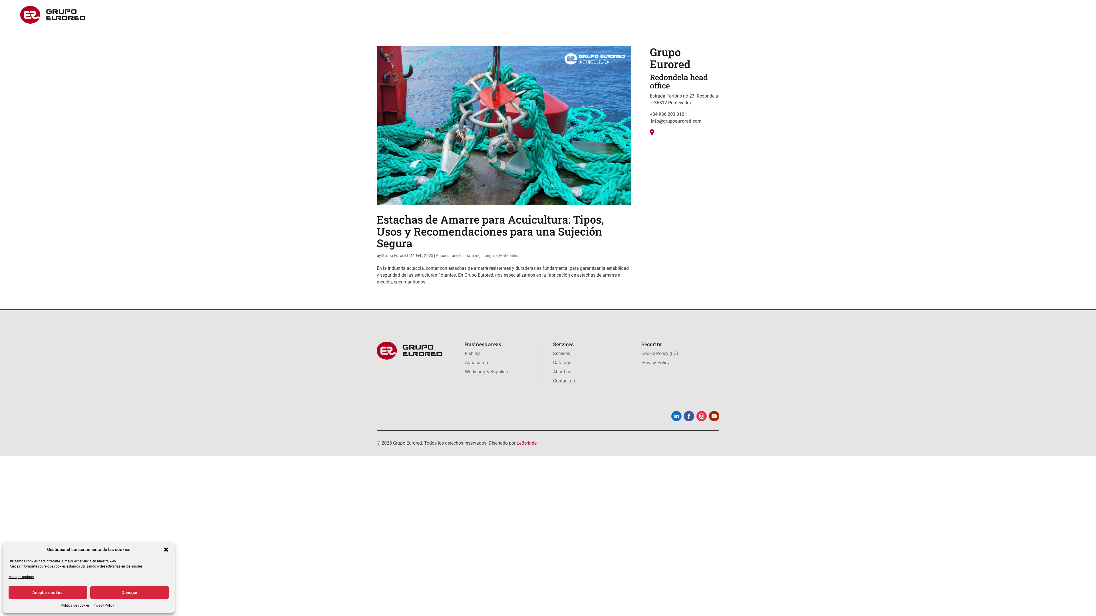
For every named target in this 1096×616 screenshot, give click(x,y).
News (991, 15)
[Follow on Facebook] (689, 416)
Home (782, 15)
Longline (489, 255)
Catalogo (941, 15)
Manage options (21, 577)
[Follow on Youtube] (714, 416)
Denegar (130, 592)
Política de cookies (75, 605)
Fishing (804, 15)
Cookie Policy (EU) (659, 353)
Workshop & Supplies (876, 15)
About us (968, 15)
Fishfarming (470, 255)
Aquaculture (833, 15)
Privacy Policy (103, 605)
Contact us (1016, 15)
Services (915, 15)
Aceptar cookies (48, 592)
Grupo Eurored (395, 255)
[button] (166, 549)
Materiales (508, 255)
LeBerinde (527, 443)
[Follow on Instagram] (701, 416)
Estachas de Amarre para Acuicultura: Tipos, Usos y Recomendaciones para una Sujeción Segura (490, 231)
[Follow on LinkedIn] (676, 416)
